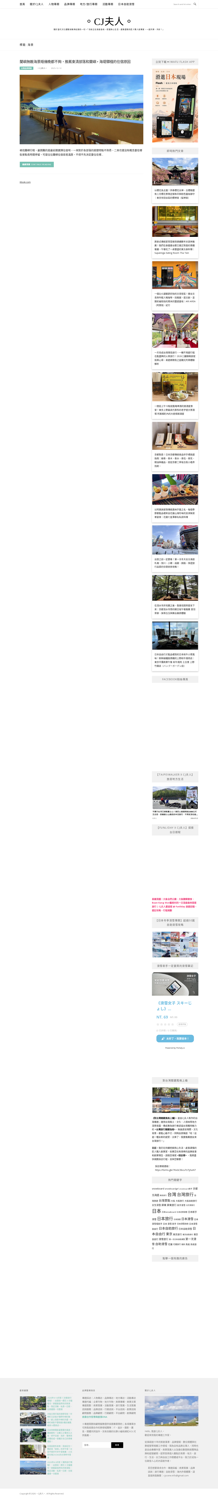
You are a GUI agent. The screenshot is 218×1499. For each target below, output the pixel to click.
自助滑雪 (161, 1244)
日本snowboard (169, 1212)
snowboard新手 (185, 1189)
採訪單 (182, 1155)
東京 (169, 1234)
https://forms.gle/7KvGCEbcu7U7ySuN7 (175, 1169)
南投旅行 (163, 1195)
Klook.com (25, 182)
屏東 (164, 1205)
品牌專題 (69, 4)
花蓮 (170, 1244)
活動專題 (107, 4)
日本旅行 (165, 1218)
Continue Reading (41, 164)
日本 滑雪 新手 (169, 1223)
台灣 (171, 1194)
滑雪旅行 (163, 1239)
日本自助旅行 (168, 1228)
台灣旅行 (185, 1194)
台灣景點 (164, 1200)
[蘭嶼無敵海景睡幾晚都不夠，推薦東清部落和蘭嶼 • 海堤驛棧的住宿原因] (81, 109)
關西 (183, 1244)
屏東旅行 (172, 1205)
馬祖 (188, 1244)
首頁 (22, 4)
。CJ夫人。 (109, 21)
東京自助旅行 (188, 1234)
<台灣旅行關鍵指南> (165, 1129)
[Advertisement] (175, 1312)
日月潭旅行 (190, 1205)
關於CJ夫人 (37, 4)
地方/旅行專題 (89, 4)
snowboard (158, 1188)
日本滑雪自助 (182, 1223)
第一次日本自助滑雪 (177, 1239)
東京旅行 (177, 1234)
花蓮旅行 (177, 1244)
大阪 (173, 1201)
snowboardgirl (172, 1188)
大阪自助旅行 (191, 1200)
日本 (156, 1211)
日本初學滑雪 (182, 1212)
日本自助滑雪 (126, 4)
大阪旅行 (180, 1200)
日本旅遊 (177, 1219)
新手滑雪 (181, 1205)
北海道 (155, 1195)
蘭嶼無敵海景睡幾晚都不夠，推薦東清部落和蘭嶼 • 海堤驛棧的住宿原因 (75, 62)
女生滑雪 (156, 1205)
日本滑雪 (187, 1219)
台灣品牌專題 (26, 68)
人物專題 (54, 4)
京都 (195, 1188)
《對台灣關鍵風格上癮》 (163, 1118)
